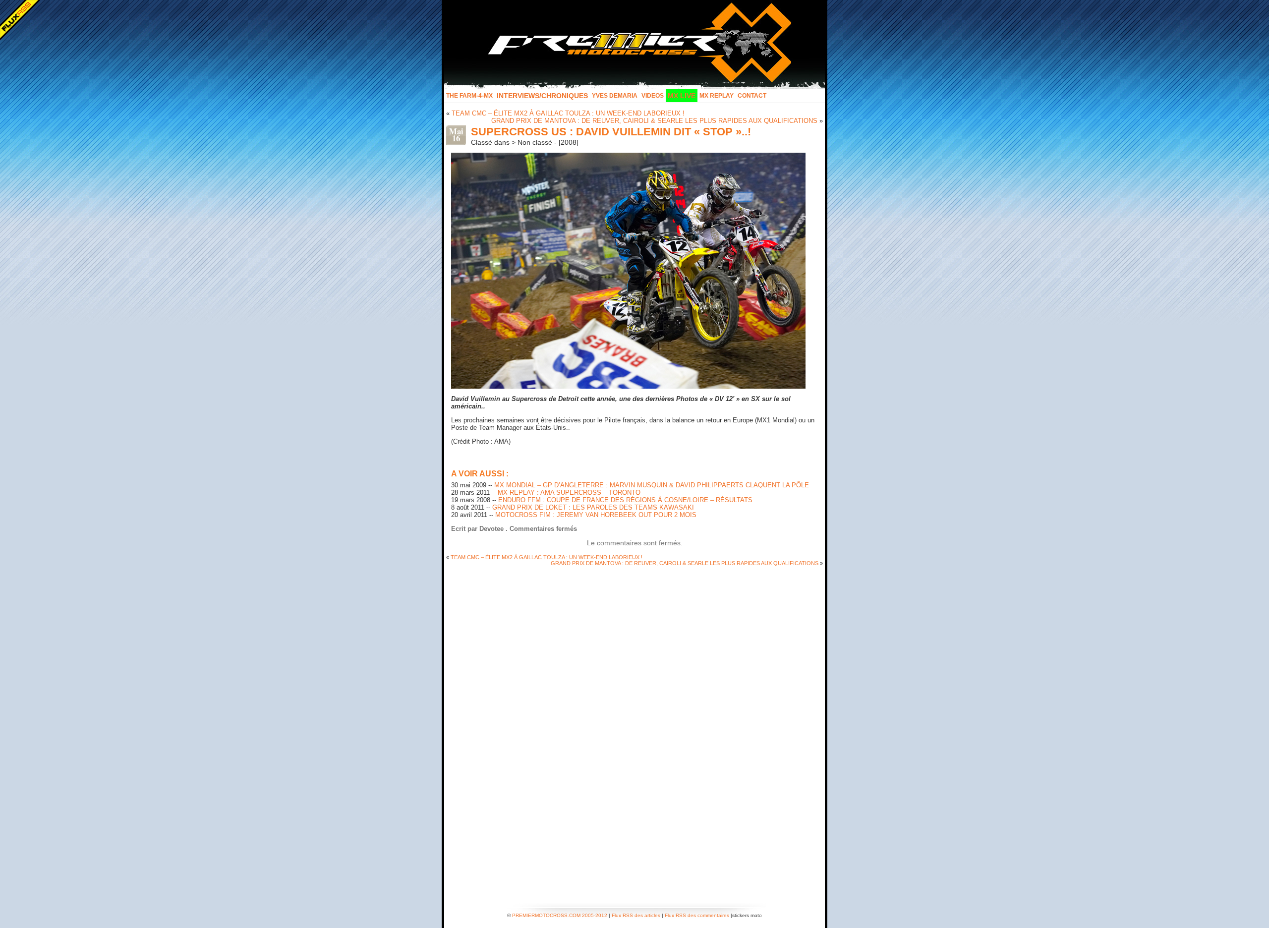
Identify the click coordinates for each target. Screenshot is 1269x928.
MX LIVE (681, 96)
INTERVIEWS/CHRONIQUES (542, 96)
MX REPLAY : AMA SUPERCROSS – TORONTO (569, 492)
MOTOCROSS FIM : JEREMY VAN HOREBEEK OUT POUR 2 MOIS (595, 515)
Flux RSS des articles (636, 915)
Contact (752, 95)
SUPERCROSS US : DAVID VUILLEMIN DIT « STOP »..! (611, 131)
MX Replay (716, 95)
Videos (652, 95)
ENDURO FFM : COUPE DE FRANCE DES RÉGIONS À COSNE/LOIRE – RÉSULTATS (625, 500)
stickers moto (747, 915)
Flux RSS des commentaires (697, 915)
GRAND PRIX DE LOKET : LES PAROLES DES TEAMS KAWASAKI (593, 507)
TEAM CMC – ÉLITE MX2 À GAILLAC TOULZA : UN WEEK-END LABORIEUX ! (568, 113)
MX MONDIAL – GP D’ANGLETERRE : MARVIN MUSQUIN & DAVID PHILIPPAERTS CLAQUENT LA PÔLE (651, 485)
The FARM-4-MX (469, 95)
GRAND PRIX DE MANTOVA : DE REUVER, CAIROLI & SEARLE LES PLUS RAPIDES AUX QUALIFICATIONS (654, 120)
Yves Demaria (614, 95)
